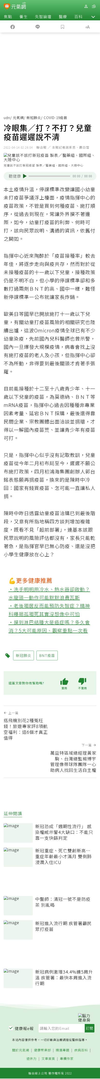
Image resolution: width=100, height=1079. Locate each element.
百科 (78, 16)
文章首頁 (48, 1059)
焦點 (8, 16)
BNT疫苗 (47, 655)
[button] (93, 16)
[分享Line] (37, 26)
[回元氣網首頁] (18, 6)
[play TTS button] (25, 176)
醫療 (63, 16)
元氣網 (18, 117)
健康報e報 (24, 1028)
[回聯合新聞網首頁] (7, 7)
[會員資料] (86, 6)
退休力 (31, 1059)
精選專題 (62, 1050)
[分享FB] (12, 26)
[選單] (94, 6)
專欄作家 (67, 1059)
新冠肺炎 (33, 117)
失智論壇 (43, 16)
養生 (23, 16)
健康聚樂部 (42, 1050)
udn (7, 117)
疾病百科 (81, 1050)
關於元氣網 (20, 1050)
